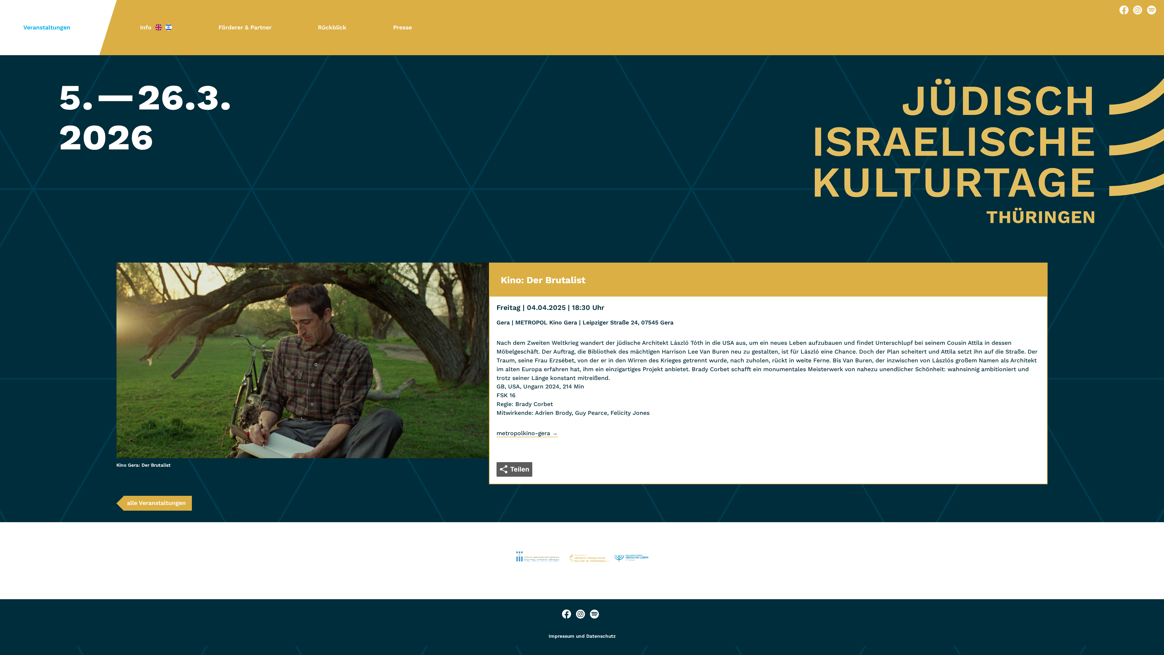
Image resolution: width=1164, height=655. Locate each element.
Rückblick (332, 27)
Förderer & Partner (245, 27)
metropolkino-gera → (527, 433)
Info (146, 27)
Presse (402, 27)
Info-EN (158, 27)
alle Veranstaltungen (156, 502)
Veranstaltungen (46, 27)
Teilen (519, 469)
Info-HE (168, 27)
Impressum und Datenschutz (582, 636)
